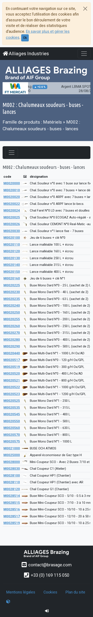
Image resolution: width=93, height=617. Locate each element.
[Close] (85, 8)
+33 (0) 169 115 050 (50, 575)
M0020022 (11, 204)
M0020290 (11, 346)
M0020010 (11, 190)
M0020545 (11, 414)
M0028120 (11, 489)
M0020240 (11, 306)
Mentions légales (20, 592)
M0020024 (11, 210)
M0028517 (11, 516)
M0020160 (11, 278)
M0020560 (11, 428)
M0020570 (11, 435)
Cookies (50, 592)
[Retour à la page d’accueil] (46, 553)
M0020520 (11, 373)
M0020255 (11, 319)
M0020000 (11, 183)
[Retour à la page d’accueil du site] (46, 72)
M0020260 (11, 326)
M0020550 (11, 421)
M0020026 (11, 224)
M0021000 (11, 448)
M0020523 (11, 394)
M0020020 (11, 197)
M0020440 (11, 353)
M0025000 (11, 455)
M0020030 (11, 231)
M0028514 (11, 496)
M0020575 (11, 441)
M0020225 (11, 285)
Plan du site (75, 592)
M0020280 (11, 340)
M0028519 (11, 523)
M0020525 (11, 401)
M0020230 (11, 292)
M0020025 (11, 217)
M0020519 (11, 367)
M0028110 (11, 482)
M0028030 (11, 469)
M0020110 (11, 244)
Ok (25, 38)
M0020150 (11, 272)
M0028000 (11, 462)
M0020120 (11, 251)
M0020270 (11, 333)
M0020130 (11, 258)
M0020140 (11, 265)
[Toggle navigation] (84, 53)
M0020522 (11, 387)
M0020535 (11, 408)
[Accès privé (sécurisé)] (47, 611)
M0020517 (11, 360)
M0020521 (11, 380)
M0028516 (11, 509)
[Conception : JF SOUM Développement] (8, 601)
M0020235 (11, 299)
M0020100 (11, 238)
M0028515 (11, 503)
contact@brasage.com (50, 564)
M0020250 (11, 312)
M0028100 (11, 475)
